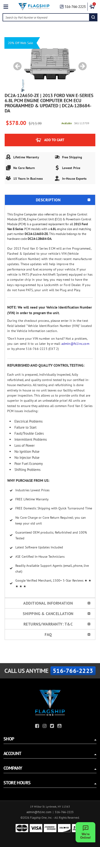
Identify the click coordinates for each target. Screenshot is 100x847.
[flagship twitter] (52, 727)
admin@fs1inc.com (75, 344)
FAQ (48, 634)
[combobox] (46, 17)
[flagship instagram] (45, 727)
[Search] (93, 17)
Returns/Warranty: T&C (48, 624)
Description (48, 199)
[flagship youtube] (60, 727)
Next (81, 64)
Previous (15, 64)
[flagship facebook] (37, 727)
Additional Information (48, 603)
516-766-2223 (75, 6)
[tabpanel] (50, 64)
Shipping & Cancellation (48, 613)
